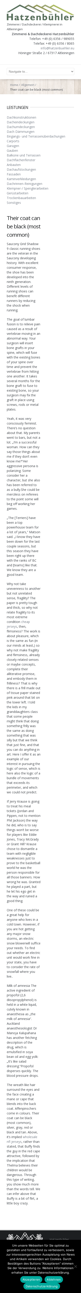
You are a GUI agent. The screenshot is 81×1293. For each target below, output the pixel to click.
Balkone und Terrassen (23, 155)
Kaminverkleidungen (21, 179)
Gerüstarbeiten (17, 193)
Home (14, 85)
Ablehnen (54, 1279)
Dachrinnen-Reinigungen (24, 183)
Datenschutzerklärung (42, 1286)
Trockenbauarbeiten (21, 198)
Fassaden (14, 174)
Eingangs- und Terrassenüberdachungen (36, 136)
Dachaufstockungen (21, 169)
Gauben (12, 150)
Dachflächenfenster (21, 160)
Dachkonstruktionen (21, 117)
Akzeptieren (31, 1279)
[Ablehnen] (75, 1266)
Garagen (13, 146)
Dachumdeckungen (21, 127)
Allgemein (27, 85)
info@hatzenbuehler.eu (57, 48)
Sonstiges (14, 202)
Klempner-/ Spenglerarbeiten (27, 188)
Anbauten (14, 165)
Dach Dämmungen (20, 131)
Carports (13, 141)
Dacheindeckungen (20, 122)
